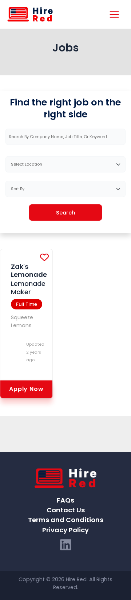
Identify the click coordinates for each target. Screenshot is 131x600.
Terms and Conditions (65, 519)
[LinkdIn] (65, 544)
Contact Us (66, 509)
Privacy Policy (65, 529)
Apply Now (26, 389)
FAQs (65, 500)
